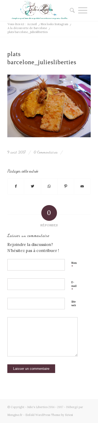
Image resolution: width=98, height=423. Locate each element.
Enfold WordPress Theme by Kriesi (49, 415)
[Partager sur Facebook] (16, 186)
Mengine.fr (14, 415)
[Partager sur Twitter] (32, 186)
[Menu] (83, 10)
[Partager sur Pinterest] (65, 186)
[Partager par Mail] (82, 186)
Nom (74, 265)
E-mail (74, 286)
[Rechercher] (70, 10)
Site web (73, 303)
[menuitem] (70, 10)
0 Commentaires (45, 152)
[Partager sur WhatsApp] (49, 186)
